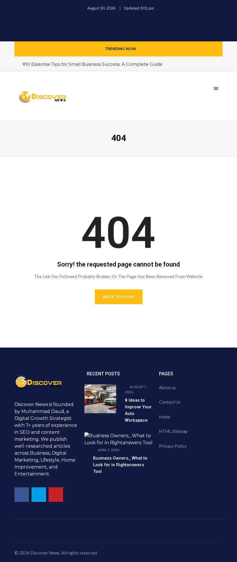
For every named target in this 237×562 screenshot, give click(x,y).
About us (167, 387)
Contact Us (169, 402)
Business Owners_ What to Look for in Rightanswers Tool (120, 465)
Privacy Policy (173, 446)
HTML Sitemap (173, 431)
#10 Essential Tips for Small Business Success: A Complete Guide (92, 64)
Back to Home (118, 297)
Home (164, 416)
